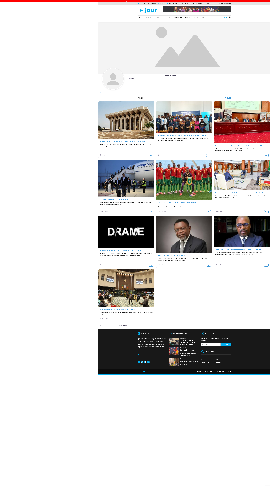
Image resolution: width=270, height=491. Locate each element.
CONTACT (229, 371)
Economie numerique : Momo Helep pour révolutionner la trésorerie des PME (182, 135)
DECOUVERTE (218, 365)
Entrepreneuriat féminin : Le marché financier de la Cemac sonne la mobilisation (240, 146)
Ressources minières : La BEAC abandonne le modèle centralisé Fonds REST (239, 193)
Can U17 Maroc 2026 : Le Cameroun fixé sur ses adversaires (177, 202)
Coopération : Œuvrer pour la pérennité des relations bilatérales (189, 363)
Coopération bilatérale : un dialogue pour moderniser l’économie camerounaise (188, 352)
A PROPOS (199, 371)
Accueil (141, 17)
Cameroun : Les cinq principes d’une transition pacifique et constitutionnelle (124, 141)
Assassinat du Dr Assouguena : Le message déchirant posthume (120, 250)
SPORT (217, 359)
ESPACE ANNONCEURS (219, 371)
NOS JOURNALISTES (208, 371)
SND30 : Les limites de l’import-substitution (171, 255)
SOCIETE (203, 359)
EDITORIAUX (218, 362)
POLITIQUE (203, 356)
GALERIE (203, 365)
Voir (151, 155)
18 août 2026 (115, 1)
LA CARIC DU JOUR (205, 362)
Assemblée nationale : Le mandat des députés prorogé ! (117, 309)
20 (115, 325)
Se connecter (222, 3)
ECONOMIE (218, 356)
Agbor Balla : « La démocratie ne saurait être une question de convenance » (239, 249)
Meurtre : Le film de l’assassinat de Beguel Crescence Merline (187, 342)
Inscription (228, 3)
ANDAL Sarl (145, 371)
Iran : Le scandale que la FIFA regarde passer (114, 199)
